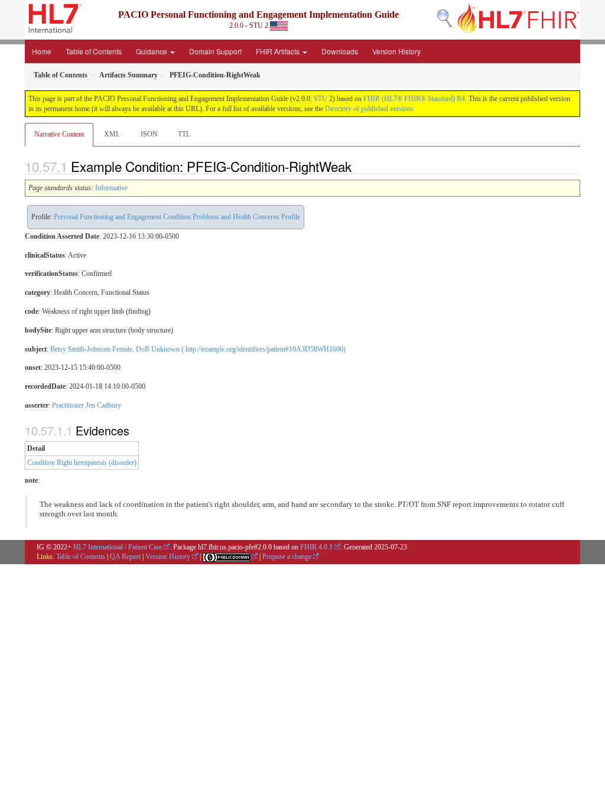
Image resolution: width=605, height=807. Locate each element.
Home (41, 51)
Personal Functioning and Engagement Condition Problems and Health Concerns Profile (177, 217)
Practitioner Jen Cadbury (86, 405)
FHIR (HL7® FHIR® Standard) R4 (414, 99)
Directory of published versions (369, 109)
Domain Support (215, 51)
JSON (149, 134)
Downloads (339, 51)
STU (320, 99)
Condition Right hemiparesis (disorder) (81, 462)
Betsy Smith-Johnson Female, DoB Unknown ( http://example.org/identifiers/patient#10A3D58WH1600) (198, 349)
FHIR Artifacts (278, 51)
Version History (396, 51)
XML (112, 134)
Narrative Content (59, 134)
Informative (111, 188)
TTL (184, 134)
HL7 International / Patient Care (117, 547)
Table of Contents (94, 51)
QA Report (125, 556)
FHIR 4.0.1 (316, 547)
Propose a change (286, 556)
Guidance (152, 51)
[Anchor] (358, 166)
